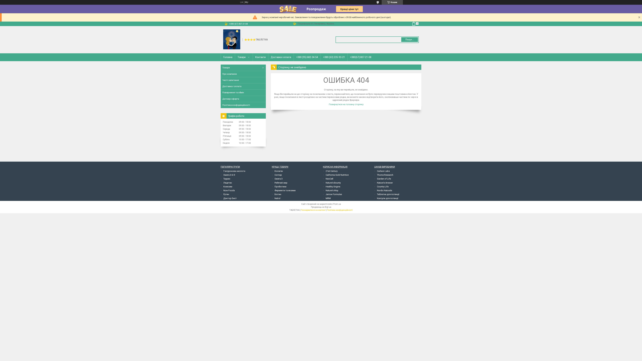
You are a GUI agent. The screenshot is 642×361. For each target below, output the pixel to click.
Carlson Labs (383, 171)
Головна (227, 57)
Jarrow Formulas (334, 194)
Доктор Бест (230, 198)
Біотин (278, 194)
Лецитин (227, 183)
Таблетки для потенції (388, 194)
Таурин (226, 178)
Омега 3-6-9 (229, 175)
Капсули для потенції (387, 198)
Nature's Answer (385, 183)
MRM (328, 198)
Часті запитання (230, 80)
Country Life (383, 186)
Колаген (279, 171)
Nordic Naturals (384, 190)
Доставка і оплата (281, 57)
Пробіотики (280, 186)
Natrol (277, 198)
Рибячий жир (281, 183)
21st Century (332, 171)
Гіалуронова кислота (234, 171)
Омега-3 (279, 178)
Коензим (227, 186)
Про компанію (229, 74)
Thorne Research (385, 175)
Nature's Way (332, 190)
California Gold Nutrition (337, 175)
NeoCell (329, 178)
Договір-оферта (230, 99)
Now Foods (229, 190)
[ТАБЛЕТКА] (231, 39)
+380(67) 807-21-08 (360, 57)
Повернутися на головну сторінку (346, 104)
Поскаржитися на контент (313, 210)
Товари (242, 57)
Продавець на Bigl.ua (321, 207)
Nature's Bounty (333, 183)
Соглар (278, 175)
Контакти (260, 57)
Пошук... (409, 39)
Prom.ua (337, 204)
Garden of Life (384, 178)
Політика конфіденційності (236, 105)
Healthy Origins (333, 186)
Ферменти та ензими (285, 190)
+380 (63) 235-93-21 (334, 57)
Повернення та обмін (233, 92)
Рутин (226, 194)
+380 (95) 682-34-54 (307, 57)
